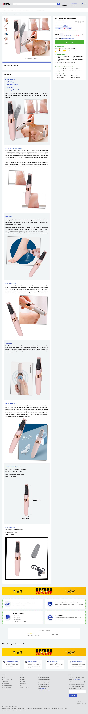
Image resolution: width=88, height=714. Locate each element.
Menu (3, 10)
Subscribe (73, 695)
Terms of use (5, 681)
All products (8, 14)
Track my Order (18, 10)
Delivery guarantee (61, 54)
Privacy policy (5, 677)
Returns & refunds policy (7, 685)
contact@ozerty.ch (45, 690)
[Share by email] (83, 22)
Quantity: (57, 34)
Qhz (60, 20)
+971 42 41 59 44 (63, 708)
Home (3, 14)
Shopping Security (60, 73)
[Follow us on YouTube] (82, 703)
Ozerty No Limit (5, 689)
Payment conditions (6, 687)
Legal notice (23, 683)
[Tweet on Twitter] (80, 22)
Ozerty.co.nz (77, 679)
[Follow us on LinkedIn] (85, 703)
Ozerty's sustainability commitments (64, 66)
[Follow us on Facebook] (78, 703)
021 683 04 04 (26, 10)
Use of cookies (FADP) (7, 679)
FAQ (21, 685)
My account (73, 5)
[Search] (58, 4)
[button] (59, 21)
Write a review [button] (54, 634)
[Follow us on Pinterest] (80, 703)
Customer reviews (40, 10)
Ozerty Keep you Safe (24, 687)
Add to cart (69, 42)
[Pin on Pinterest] (78, 22)
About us (33, 10)
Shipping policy (5, 683)
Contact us (10, 10)
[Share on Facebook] (76, 22)
